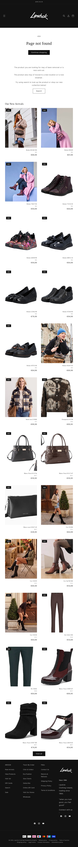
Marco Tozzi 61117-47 (66, 473)
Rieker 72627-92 (32, 204)
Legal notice (32, 842)
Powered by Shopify (31, 840)
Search (39, 91)
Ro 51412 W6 (68, 635)
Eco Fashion (27, 774)
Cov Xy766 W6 (68, 581)
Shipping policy (22, 842)
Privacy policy (53, 840)
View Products (10, 774)
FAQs (43, 765)
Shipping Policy (46, 781)
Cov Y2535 (33, 581)
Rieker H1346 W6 (31, 150)
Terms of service (64, 840)
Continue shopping (39, 52)
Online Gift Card (29, 788)
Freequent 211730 (67, 419)
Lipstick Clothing (19, 840)
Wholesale (26, 797)
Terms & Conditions (48, 790)
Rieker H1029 (68, 150)
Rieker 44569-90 (32, 258)
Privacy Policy (46, 785)
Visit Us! (8, 778)
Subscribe (26, 783)
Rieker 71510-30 (68, 204)
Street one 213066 (31, 419)
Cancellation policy (57, 842)
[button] (4, 16)
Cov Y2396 (69, 527)
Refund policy (43, 840)
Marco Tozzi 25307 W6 (30, 742)
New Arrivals (9, 769)
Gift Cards (8, 783)
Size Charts (27, 778)
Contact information (44, 842)
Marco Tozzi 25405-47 (66, 689)
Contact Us (45, 769)
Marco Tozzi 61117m (30, 473)
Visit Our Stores (28, 792)
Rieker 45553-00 (32, 365)
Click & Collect (28, 769)
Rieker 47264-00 (68, 311)
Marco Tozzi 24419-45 (66, 742)
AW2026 (8, 765)
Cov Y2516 (33, 635)
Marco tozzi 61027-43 (30, 527)
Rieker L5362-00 (32, 311)
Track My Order (28, 765)
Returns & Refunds (44, 775)
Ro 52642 (34, 689)
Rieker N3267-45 (67, 365)
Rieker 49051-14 (68, 258)
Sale (6, 792)
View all (39, 754)
